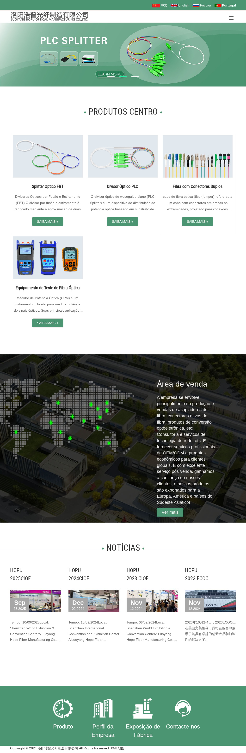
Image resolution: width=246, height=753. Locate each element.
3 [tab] (135, 76)
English (183, 5)
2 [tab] (123, 76)
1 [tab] (111, 76)
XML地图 (117, 748)
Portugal (229, 5)
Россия (205, 5)
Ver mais (170, 512)
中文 (164, 5)
